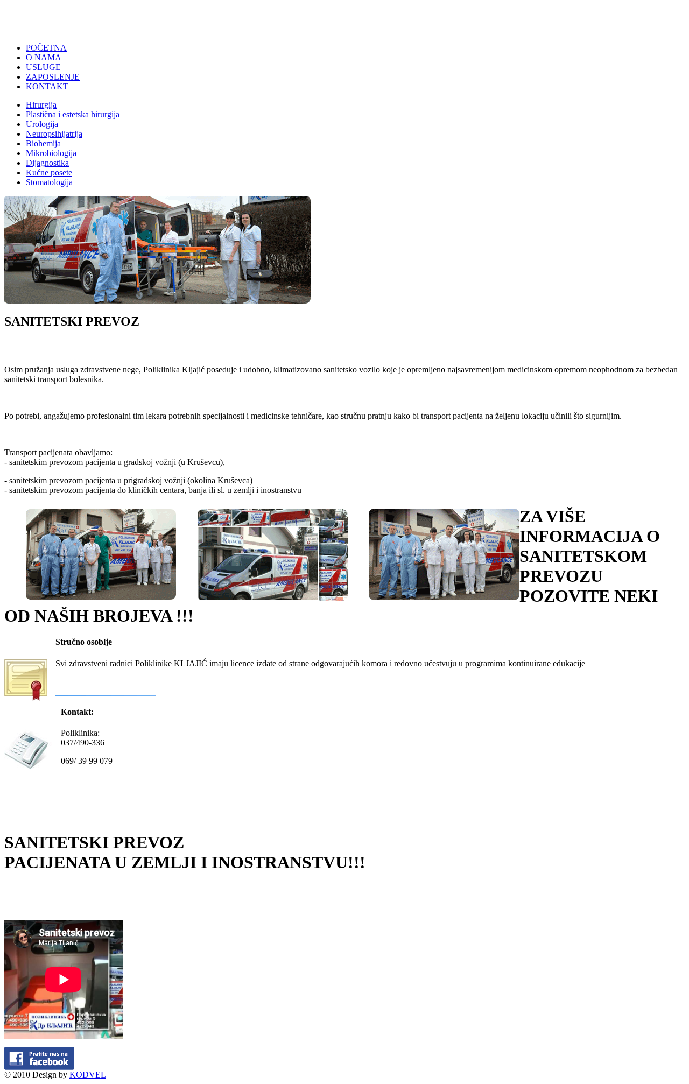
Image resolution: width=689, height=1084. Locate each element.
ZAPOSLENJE (53, 76)
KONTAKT (47, 86)
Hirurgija (41, 104)
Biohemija (43, 143)
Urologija (42, 124)
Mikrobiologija (51, 153)
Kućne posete (49, 172)
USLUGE (43, 67)
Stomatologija (49, 182)
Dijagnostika (47, 162)
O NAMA (43, 57)
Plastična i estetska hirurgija (72, 114)
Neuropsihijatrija (54, 133)
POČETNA (46, 47)
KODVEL (87, 1074)
